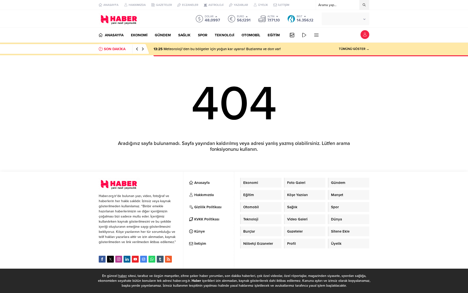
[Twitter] (110, 259)
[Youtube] (135, 259)
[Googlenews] (143, 259)
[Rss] (168, 259)
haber (122, 276)
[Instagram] (118, 259)
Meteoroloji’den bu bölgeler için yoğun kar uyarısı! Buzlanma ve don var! (217, 49)
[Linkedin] (127, 259)
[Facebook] (102, 259)
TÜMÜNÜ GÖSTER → (354, 49)
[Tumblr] (160, 259)
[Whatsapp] (151, 259)
